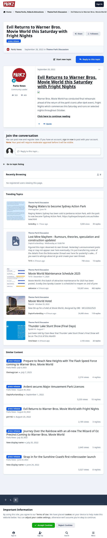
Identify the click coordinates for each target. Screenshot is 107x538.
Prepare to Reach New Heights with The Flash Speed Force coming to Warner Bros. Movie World (51, 362)
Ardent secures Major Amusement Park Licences (53, 386)
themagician (33, 209)
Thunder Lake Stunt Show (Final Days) (52, 326)
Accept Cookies (45, 525)
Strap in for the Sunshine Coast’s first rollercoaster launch (59, 457)
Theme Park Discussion (57, 49)
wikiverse (32, 288)
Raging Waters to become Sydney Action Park (57, 206)
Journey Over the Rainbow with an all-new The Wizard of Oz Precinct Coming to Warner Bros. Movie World (52, 432)
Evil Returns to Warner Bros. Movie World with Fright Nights (61, 409)
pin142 (9, 416)
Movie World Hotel (40, 301)
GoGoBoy (32, 224)
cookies (68, 514)
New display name (15, 442)
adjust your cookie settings (37, 517)
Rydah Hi (32, 329)
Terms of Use (42, 514)
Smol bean (32, 341)
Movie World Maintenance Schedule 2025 (54, 273)
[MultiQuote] (39, 124)
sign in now (68, 139)
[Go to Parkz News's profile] (8, 49)
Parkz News (16, 49)
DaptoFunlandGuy (36, 243)
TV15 (30, 261)
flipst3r (31, 304)
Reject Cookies (65, 525)
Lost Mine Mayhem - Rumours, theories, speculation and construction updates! (63, 238)
